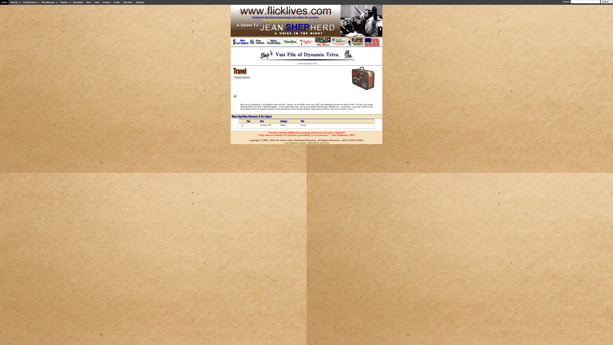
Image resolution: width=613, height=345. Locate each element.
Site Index (127, 2)
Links (97, 2)
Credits (116, 2)
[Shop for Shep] (323, 45)
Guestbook (78, 2)
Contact (106, 2)
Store (88, 2)
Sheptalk (140, 2)
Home (4, 2)
